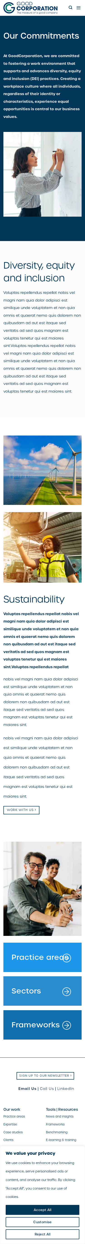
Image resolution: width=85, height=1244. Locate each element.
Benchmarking (57, 1132)
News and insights (59, 1116)
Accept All (42, 1210)
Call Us (47, 1088)
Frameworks (55, 1124)
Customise (42, 1222)
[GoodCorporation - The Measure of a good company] (34, 8)
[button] (71, 7)
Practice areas (14, 1116)
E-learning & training (61, 1140)
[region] (42, 1195)
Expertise (10, 1124)
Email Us (27, 1088)
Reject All (42, 1234)
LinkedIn (65, 1088)
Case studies (13, 1132)
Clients (8, 1140)
